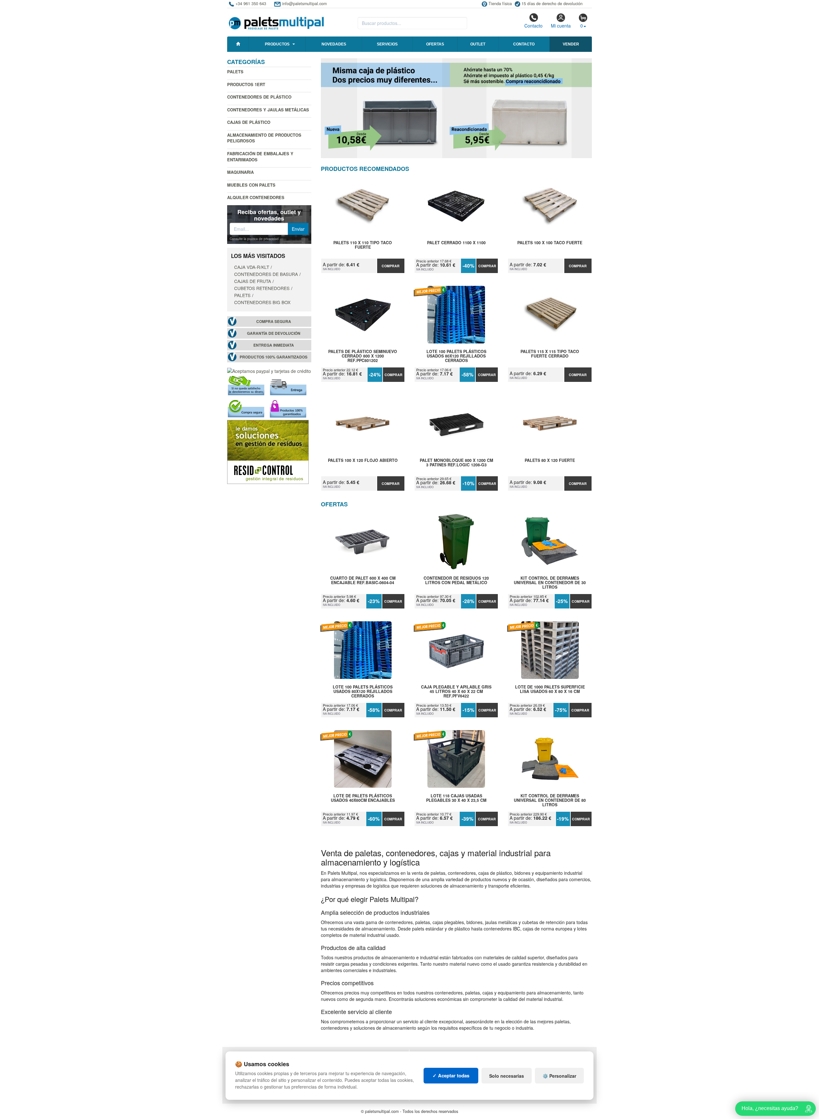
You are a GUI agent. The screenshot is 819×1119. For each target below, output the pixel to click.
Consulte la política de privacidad (254, 239)
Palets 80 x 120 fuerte (550, 460)
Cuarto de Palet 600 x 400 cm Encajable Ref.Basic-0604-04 (362, 580)
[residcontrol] (268, 451)
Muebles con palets (251, 185)
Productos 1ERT (246, 84)
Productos (277, 44)
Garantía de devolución (273, 333)
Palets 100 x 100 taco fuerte (549, 243)
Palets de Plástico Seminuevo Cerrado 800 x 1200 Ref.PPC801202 (362, 356)
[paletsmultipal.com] (276, 20)
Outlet (477, 44)
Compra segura (273, 321)
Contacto (533, 25)
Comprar (391, 265)
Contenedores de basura (266, 274)
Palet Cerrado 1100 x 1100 (456, 243)
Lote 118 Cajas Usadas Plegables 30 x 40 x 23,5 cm (456, 798)
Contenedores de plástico (259, 97)
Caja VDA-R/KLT (251, 267)
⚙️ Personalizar (559, 1076)
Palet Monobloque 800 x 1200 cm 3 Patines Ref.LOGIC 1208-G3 (456, 463)
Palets (235, 71)
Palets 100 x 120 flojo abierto (363, 460)
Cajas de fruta (252, 281)
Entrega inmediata (273, 345)
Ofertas (435, 44)
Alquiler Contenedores (255, 197)
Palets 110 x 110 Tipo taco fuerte (362, 245)
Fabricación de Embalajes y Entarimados (260, 156)
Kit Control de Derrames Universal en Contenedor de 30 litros (550, 582)
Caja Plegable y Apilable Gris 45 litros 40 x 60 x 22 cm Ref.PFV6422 (456, 691)
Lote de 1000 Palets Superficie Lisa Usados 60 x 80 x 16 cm (550, 689)
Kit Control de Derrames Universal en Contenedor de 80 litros (550, 800)
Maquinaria (240, 172)
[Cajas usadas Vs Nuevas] (456, 108)
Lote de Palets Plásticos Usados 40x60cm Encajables (363, 798)
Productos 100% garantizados (273, 357)
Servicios (387, 44)
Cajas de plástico (248, 122)
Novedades (334, 44)
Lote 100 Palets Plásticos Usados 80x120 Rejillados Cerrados (456, 356)
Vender (571, 44)
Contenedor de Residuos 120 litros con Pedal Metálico (456, 580)
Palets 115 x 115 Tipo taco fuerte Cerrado (550, 354)
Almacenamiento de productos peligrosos (264, 138)
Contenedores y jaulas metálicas (268, 110)
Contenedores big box (262, 302)
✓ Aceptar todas (451, 1075)
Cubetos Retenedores (262, 288)
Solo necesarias (506, 1076)
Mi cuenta (561, 25)
